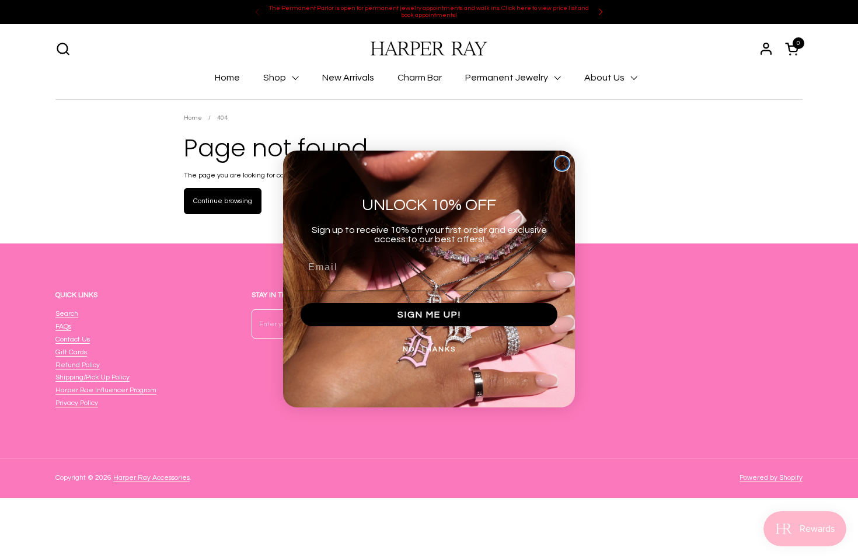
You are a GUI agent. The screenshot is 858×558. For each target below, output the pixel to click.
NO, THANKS (429, 349)
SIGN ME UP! (429, 314)
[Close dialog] (562, 163)
